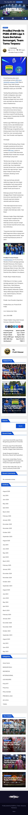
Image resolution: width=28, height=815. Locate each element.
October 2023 (6, 631)
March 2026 (6, 512)
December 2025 (7, 524)
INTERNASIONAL (8, 675)
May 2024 (5, 602)
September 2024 (7, 585)
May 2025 (5, 553)
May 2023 (5, 651)
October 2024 (6, 581)
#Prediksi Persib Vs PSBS (16, 52)
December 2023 (7, 622)
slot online (6, 700)
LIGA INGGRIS (7, 679)
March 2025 (6, 561)
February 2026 (7, 516)
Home (14, 811)
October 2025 (6, 532)
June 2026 (6, 499)
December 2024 (7, 573)
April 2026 (6, 507)
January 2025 (6, 569)
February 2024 (7, 614)
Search (5, 420)
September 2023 (7, 635)
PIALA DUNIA (7, 692)
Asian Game (6, 663)
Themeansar (14, 807)
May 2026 (5, 503)
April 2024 (6, 606)
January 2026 (6, 520)
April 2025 (6, 557)
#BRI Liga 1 (21, 50)
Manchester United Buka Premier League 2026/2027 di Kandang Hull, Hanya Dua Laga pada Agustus (13, 461)
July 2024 (5, 594)
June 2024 (6, 598)
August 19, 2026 (10, 729)
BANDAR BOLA (7, 667)
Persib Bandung (8, 259)
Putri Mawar (13, 48)
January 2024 (6, 618)
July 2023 (5, 643)
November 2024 (7, 577)
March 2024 (6, 610)
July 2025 (5, 544)
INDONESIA (5, 27)
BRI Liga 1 (11, 150)
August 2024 (6, 590)
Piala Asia (6, 687)
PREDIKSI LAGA (8, 696)
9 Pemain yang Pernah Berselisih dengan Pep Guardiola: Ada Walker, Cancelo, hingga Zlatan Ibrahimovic (13, 447)
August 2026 (6, 491)
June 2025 (6, 549)
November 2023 (7, 627)
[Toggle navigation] (13, 18)
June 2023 (6, 647)
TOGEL (5, 704)
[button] (22, 18)
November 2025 (7, 528)
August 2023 (6, 639)
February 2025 (7, 565)
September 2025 (7, 536)
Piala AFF (5, 683)
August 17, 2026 (10, 764)
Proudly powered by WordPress (9, 805)
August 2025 (6, 540)
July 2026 (5, 495)
